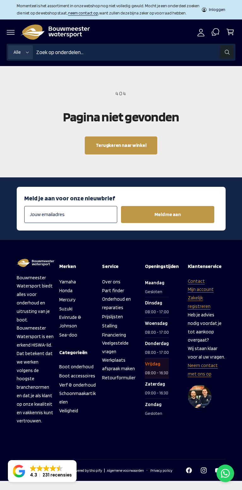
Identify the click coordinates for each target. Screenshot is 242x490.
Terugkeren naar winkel (121, 145)
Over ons (111, 282)
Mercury (67, 300)
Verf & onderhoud (77, 385)
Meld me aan (167, 214)
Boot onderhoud (76, 367)
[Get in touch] (215, 32)
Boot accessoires (77, 376)
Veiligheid (68, 411)
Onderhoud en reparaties (116, 303)
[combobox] (135, 52)
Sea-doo (68, 335)
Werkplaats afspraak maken (118, 364)
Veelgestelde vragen (115, 347)
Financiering (114, 335)
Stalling (109, 326)
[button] (10, 32)
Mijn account (201, 289)
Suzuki (65, 309)
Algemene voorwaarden (125, 470)
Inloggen (217, 9)
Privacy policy (161, 470)
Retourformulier (118, 378)
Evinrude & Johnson (70, 321)
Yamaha (67, 282)
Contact (196, 281)
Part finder (113, 290)
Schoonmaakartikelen (77, 397)
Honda (65, 290)
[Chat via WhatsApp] (225, 473)
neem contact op (83, 12)
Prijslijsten (112, 317)
